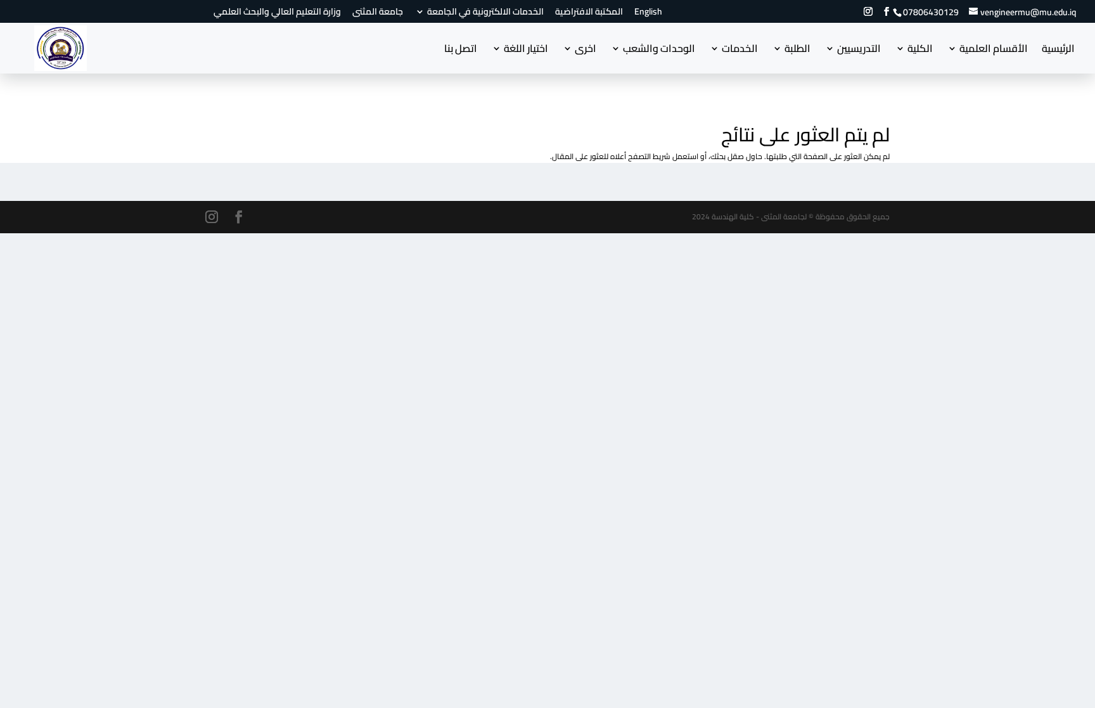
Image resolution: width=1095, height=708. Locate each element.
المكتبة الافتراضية (589, 13)
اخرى (585, 51)
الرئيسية (1058, 51)
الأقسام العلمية (993, 51)
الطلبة (797, 51)
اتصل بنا (460, 51)
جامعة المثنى (377, 13)
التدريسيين (859, 51)
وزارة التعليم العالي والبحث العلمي (277, 13)
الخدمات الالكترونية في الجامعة (485, 13)
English (648, 13)
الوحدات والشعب (659, 51)
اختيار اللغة (526, 51)
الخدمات (740, 51)
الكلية (920, 51)
